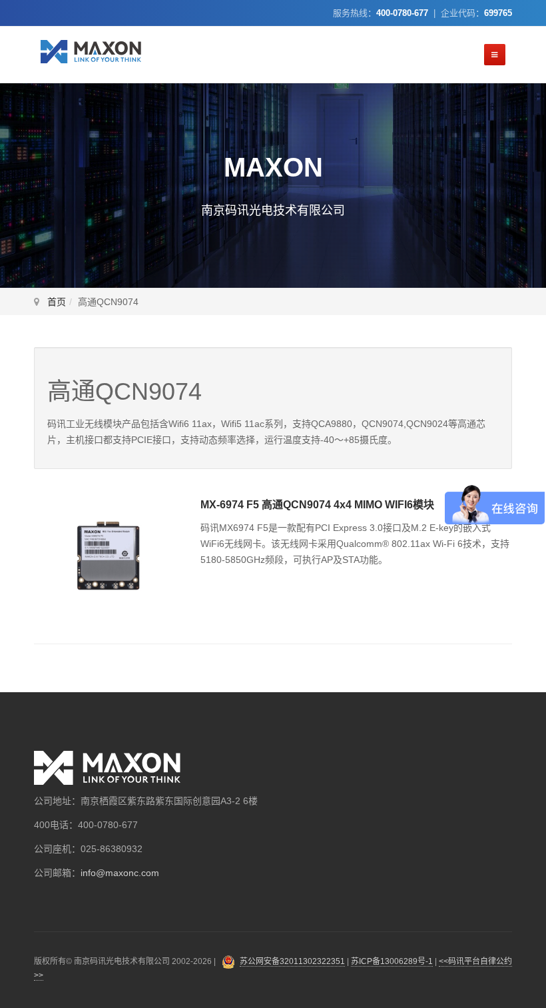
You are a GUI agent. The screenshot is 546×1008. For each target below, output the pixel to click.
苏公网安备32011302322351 (292, 961)
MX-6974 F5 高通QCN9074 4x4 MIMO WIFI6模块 (317, 504)
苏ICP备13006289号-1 (392, 961)
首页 (56, 301)
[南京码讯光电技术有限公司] (91, 51)
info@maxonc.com (120, 872)
